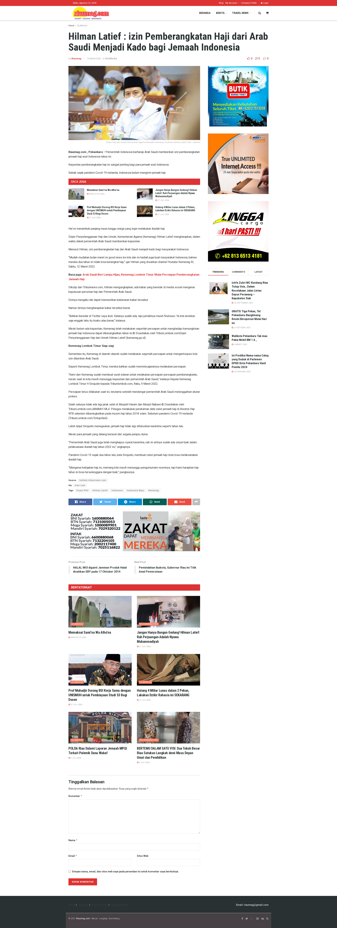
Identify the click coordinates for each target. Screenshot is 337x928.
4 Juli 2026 (144, 762)
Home (71, 25)
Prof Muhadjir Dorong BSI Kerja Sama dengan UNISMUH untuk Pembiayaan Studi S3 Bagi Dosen (107, 210)
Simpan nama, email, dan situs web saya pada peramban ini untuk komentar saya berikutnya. (125, 871)
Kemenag (153, 490)
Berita (220, 13)
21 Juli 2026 (163, 214)
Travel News (240, 13)
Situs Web (142, 855)
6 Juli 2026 (75, 758)
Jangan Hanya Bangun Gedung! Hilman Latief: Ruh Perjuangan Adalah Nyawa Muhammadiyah (176, 193)
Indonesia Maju (135, 490)
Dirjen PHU (82, 490)
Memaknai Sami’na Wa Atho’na (103, 190)
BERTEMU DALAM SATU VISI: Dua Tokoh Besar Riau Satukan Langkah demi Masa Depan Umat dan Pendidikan (168, 753)
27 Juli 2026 (163, 200)
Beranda (204, 13)
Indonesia (117, 490)
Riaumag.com (83, 918)
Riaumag (76, 58)
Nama (73, 840)
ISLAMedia (82, 25)
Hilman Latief (100, 490)
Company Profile (249, 3)
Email (72, 855)
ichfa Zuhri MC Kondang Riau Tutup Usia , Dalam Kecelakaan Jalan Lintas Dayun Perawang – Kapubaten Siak (250, 290)
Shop (221, 3)
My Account (231, 3)
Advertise (83, 905)
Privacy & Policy (99, 905)
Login (266, 3)
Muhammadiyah (149, 624)
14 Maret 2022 (94, 58)
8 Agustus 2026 (96, 194)
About (71, 905)
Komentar (75, 796)
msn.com (80, 485)
